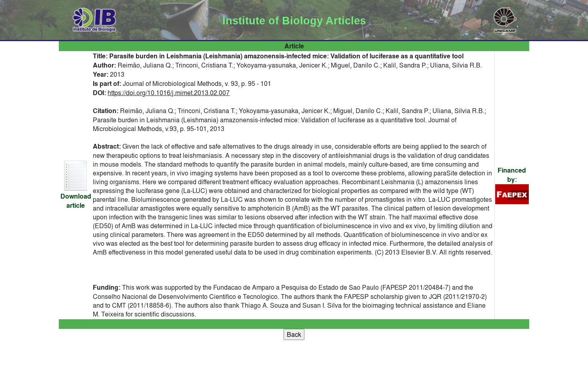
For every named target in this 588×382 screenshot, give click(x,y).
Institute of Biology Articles (294, 21)
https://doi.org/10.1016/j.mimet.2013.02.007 (169, 92)
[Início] (94, 18)
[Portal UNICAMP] (505, 18)
